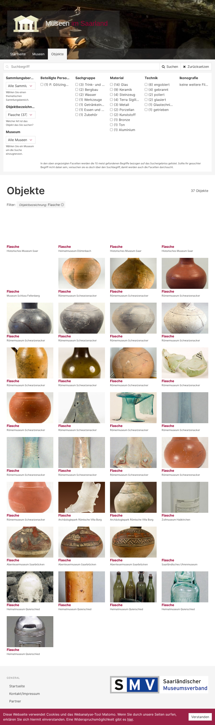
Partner (15, 701)
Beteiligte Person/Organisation (55, 78)
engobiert (159, 84)
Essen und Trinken (92, 110)
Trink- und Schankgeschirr (92, 84)
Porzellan (124, 110)
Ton (119, 125)
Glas (121, 84)
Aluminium (124, 130)
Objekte (57, 54)
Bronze (122, 120)
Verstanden (200, 717)
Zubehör (88, 115)
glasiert (157, 100)
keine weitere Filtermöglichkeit (194, 84)
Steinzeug (124, 95)
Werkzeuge (90, 100)
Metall (121, 105)
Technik (151, 78)
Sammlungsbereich (20, 78)
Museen (38, 54)
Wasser (87, 95)
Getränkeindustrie (92, 105)
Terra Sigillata (127, 100)
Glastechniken (161, 105)
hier (130, 719)
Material (116, 78)
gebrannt (158, 89)
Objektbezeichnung (20, 107)
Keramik (123, 89)
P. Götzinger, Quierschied (57, 84)
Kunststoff (125, 115)
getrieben (158, 110)
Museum (13, 132)
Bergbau (88, 89)
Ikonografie (189, 78)
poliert (156, 95)
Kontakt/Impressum (24, 694)
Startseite (18, 54)
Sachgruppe (85, 78)
